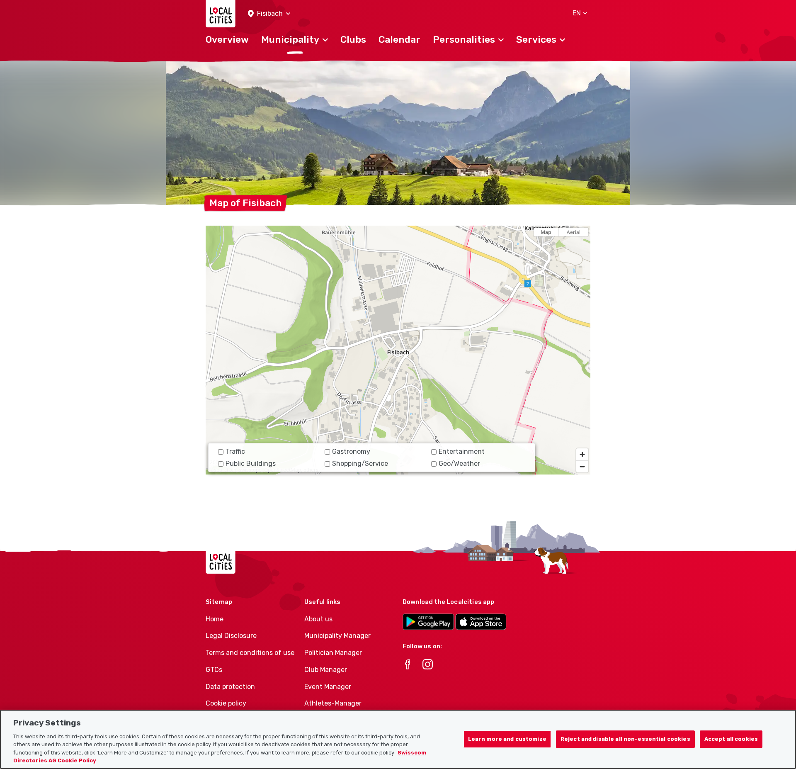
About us (318, 619)
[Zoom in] (582, 454)
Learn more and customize (507, 739)
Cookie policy (226, 703)
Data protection (230, 687)
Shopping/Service (360, 463)
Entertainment (462, 451)
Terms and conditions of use (250, 653)
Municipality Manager (337, 636)
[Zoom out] (582, 466)
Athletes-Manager (333, 703)
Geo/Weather (459, 463)
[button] (269, 14)
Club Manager (325, 670)
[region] (398, 350)
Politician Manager (333, 653)
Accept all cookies (731, 739)
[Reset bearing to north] (582, 247)
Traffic (235, 451)
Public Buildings (251, 463)
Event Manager (327, 687)
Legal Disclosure (231, 636)
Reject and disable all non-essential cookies (625, 739)
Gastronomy (351, 451)
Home (214, 619)
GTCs (214, 670)
